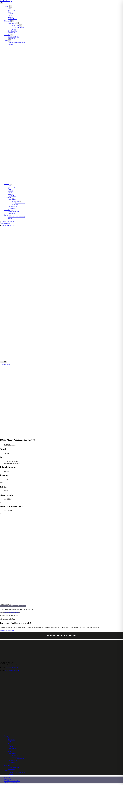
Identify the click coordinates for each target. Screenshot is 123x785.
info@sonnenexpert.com (12, 612)
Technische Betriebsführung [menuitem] (16, 42)
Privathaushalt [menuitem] (12, 33)
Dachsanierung (20, 758)
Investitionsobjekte (13, 767)
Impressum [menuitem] (7, 777)
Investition (7, 765)
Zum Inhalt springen (6, 1)
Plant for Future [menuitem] (12, 19)
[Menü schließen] (1, 3)
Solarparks (15, 755)
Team (9, 741)
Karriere (10, 743)
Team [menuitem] (9, 12)
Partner (10, 745)
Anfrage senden (5, 223)
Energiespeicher (12, 760)
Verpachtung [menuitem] (11, 38)
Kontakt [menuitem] (10, 17)
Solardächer (15, 757)
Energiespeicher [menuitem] (12, 31)
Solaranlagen (12, 753)
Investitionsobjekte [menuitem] (13, 37)
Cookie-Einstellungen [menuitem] (10, 782)
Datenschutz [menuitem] (7, 779)
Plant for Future (12, 748)
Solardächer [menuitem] (15, 25)
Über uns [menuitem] (6, 6)
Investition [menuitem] (7, 35)
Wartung (10, 774)
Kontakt (10, 747)
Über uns (6, 736)
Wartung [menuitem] (10, 44)
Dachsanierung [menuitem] (20, 27)
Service (6, 770)
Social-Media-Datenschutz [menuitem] (12, 781)
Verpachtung (11, 769)
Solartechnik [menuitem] (7, 21)
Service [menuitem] (6, 40)
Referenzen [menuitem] (11, 10)
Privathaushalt (12, 762)
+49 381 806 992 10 (8, 222)
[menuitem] (10, 6)
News (9, 738)
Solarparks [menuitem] (15, 29)
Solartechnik (7, 752)
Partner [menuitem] (10, 15)
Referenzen (11, 740)
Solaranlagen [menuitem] (12, 23)
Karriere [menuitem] (10, 13)
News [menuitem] (9, 8)
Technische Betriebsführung (16, 772)
